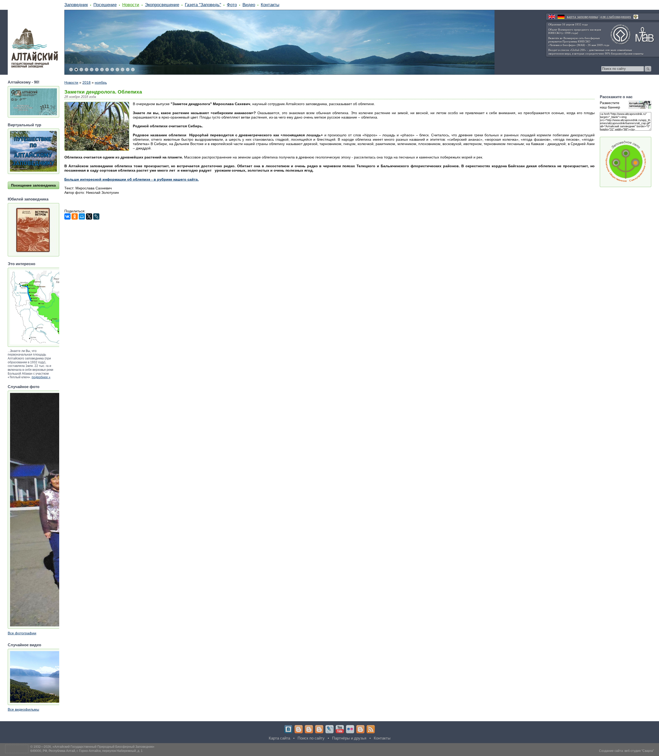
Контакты (270, 4)
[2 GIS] (360, 729)
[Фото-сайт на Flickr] (350, 729)
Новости (130, 4)
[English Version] (551, 17)
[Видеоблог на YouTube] (340, 729)
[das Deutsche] (561, 17)
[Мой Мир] (82, 216)
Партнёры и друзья (349, 738)
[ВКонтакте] (67, 216)
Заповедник (76, 4)
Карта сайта (279, 738)
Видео (248, 4)
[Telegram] (298, 729)
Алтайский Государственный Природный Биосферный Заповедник (103, 747)
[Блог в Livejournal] (329, 729)
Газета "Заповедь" (203, 4)
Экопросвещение (162, 4)
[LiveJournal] (96, 216)
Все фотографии (22, 633)
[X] (89, 216)
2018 (86, 82)
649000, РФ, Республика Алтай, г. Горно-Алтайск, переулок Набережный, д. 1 (86, 751)
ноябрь (101, 82)
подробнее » (41, 377)
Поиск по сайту (311, 738)
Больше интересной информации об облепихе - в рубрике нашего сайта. (131, 179)
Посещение (105, 4)
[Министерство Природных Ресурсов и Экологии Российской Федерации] (636, 17)
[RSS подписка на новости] (371, 729)
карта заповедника (582, 17)
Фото (232, 4)
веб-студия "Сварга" (639, 751)
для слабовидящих (615, 17)
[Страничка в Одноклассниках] (309, 729)
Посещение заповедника (33, 185)
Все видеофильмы (23, 709)
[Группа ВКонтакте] (288, 729)
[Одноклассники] (75, 216)
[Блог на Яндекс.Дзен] (319, 729)
